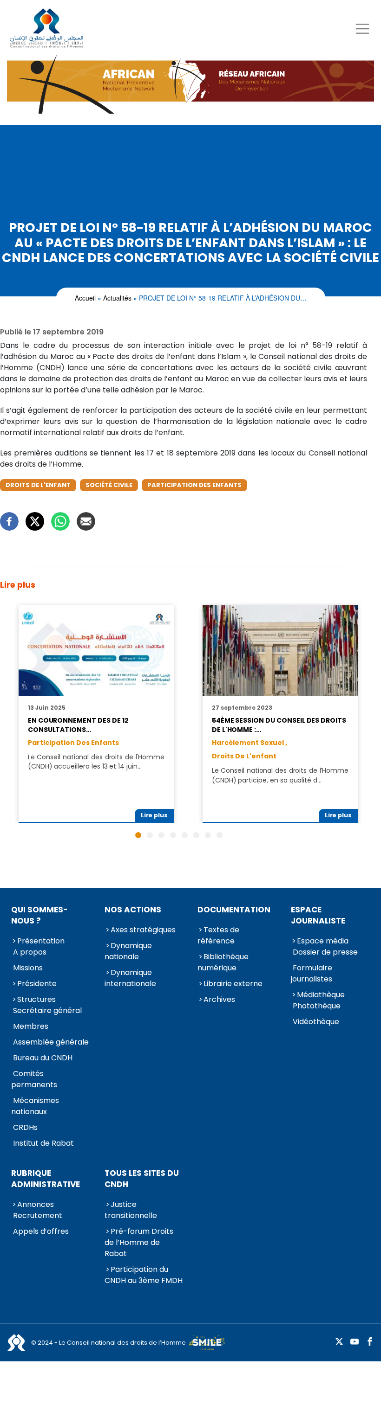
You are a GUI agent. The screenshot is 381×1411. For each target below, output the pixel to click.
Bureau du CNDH (42, 1057)
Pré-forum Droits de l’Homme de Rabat (139, 1242)
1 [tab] (138, 835)
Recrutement (37, 1215)
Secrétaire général (47, 1010)
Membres (30, 1026)
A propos (29, 952)
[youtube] (354, 1342)
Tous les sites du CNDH (142, 1178)
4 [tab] (173, 835)
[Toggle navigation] (362, 28)
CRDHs (25, 1127)
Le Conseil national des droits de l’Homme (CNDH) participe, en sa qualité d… (280, 775)
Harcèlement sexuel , (249, 742)
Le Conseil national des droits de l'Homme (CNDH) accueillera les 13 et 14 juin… (96, 761)
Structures (36, 999)
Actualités (117, 297)
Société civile (108, 485)
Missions (28, 967)
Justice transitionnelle (131, 1210)
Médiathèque (321, 994)
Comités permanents (34, 1079)
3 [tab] (161, 835)
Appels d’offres (41, 1231)
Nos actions (133, 909)
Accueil (85, 297)
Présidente (37, 983)
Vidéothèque (316, 1021)
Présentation (41, 941)
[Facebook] (9, 521)
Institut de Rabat (43, 1143)
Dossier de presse (325, 952)
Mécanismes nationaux (35, 1106)
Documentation (233, 909)
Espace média (322, 941)
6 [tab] (196, 835)
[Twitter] (35, 521)
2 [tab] (150, 835)
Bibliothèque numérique (223, 962)
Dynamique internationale (130, 978)
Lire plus (154, 815)
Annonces (35, 1204)
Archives (219, 999)
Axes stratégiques (143, 929)
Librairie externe (233, 983)
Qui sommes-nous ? (39, 915)
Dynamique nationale (128, 951)
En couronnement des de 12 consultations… (78, 725)
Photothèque (317, 1006)
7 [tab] (208, 835)
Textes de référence (218, 935)
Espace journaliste (318, 915)
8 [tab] (220, 835)
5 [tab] (185, 835)
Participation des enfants (194, 485)
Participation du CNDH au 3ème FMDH (144, 1275)
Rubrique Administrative (45, 1178)
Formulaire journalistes (311, 973)
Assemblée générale (51, 1042)
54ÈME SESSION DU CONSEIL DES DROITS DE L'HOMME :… (279, 725)
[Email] (86, 521)
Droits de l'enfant (38, 485)
